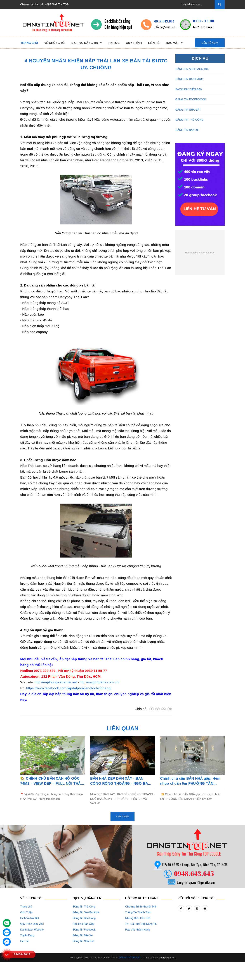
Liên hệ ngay (210, 42)
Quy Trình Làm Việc (32, 923)
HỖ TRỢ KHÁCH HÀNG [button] (142, 898)
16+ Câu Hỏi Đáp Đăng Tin (141, 923)
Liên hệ (24, 941)
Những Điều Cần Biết (137, 918)
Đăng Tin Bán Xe (83, 935)
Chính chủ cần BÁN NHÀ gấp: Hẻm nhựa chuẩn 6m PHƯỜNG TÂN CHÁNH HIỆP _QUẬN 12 (190, 781)
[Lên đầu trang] (237, 951)
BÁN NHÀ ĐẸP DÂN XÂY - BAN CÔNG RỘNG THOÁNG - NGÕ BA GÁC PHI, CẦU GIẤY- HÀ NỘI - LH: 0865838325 (120, 781)
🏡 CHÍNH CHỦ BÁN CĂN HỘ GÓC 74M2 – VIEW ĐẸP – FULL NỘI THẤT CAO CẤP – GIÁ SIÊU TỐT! (51, 781)
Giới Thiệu (26, 912)
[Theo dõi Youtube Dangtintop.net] (205, 908)
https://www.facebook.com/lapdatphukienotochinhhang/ (68, 688)
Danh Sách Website (32, 929)
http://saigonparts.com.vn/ (99, 682)
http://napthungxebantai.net (56, 682)
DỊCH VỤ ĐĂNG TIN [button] (87, 898)
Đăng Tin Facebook (84, 929)
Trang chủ (26, 906)
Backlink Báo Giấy (84, 923)
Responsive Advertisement (200, 252)
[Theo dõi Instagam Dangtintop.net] (197, 908)
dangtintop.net (167, 957)
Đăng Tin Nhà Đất (83, 941)
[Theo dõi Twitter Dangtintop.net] (189, 908)
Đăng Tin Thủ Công (84, 906)
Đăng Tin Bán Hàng (84, 918)
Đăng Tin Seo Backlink (86, 912)
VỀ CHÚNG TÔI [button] (31, 898)
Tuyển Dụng (27, 935)
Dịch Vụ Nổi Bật (29, 918)
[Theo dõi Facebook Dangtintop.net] (181, 908)
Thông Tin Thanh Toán (138, 912)
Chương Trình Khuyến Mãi (140, 906)
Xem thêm (122, 816)
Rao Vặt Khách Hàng (137, 929)
